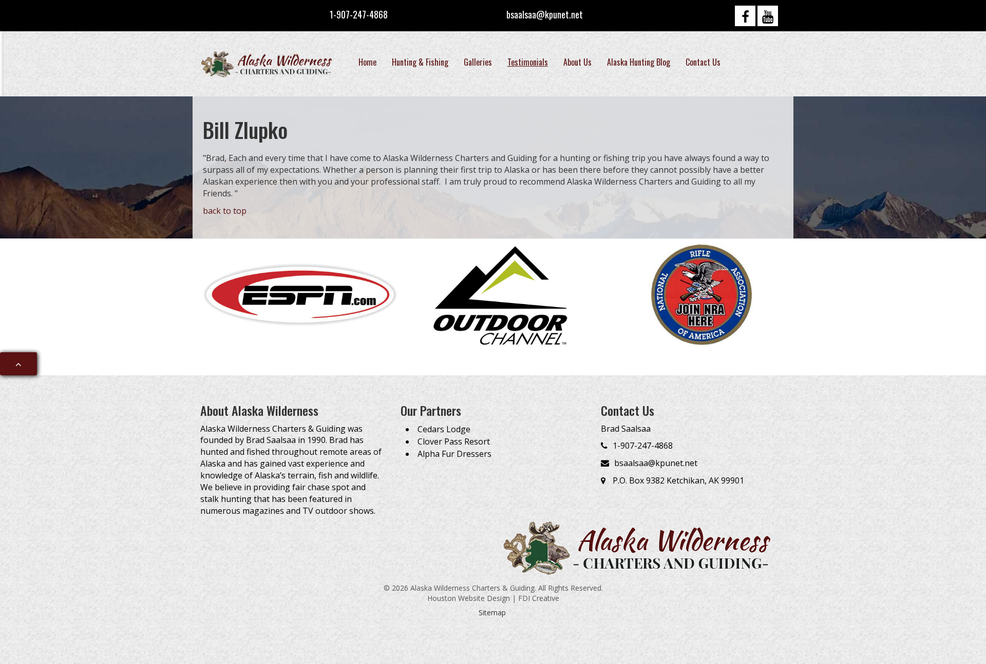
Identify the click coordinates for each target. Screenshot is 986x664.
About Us (577, 62)
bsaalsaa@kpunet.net (544, 14)
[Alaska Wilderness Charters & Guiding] (267, 63)
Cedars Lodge (444, 429)
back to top (224, 210)
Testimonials (527, 62)
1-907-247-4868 (359, 14)
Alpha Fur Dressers (454, 453)
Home (367, 62)
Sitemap (492, 612)
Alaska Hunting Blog (638, 62)
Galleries (478, 62)
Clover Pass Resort (454, 441)
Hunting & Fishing (420, 62)
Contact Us (703, 62)
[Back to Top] (18, 364)
